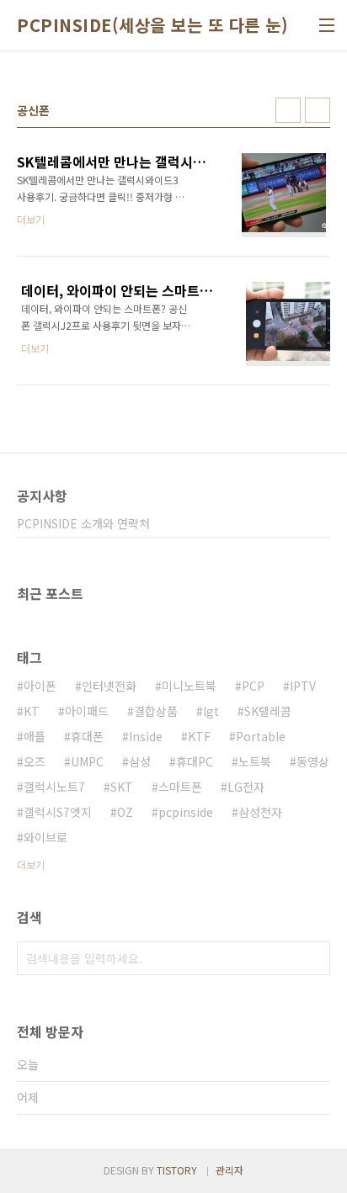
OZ (125, 811)
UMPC (87, 761)
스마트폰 (180, 786)
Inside (146, 736)
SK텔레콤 (267, 711)
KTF (199, 736)
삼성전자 (260, 811)
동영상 (312, 761)
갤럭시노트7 (54, 786)
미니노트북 (189, 685)
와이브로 (45, 837)
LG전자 (245, 786)
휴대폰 (87, 736)
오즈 (34, 761)
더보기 (31, 864)
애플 (34, 736)
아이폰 (40, 685)
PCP (253, 685)
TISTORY (177, 1170)
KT (32, 711)
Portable (261, 736)
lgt (211, 711)
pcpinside (185, 811)
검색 (313, 958)
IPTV (303, 685)
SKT (121, 786)
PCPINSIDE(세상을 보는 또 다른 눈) (152, 25)
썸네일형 (288, 110)
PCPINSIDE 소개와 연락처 (83, 523)
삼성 (140, 761)
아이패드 (87, 711)
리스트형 (317, 110)
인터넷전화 (109, 685)
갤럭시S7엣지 (58, 811)
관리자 (229, 1170)
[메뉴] (327, 25)
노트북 (254, 761)
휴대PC (194, 761)
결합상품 (156, 711)
